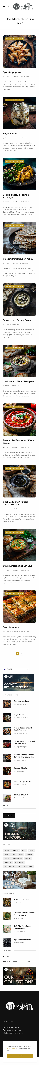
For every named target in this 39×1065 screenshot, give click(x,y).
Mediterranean (25, 76)
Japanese (29, 854)
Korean (7, 858)
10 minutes (15, 202)
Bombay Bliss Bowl (21, 768)
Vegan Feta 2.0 (10, 133)
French (31, 850)
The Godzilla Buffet (19, 798)
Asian (23, 850)
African (7, 850)
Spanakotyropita (11, 627)
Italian (21, 854)
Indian (13, 854)
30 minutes (6, 447)
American (16, 850)
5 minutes (6, 138)
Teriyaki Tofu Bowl (21, 795)
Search (5, 806)
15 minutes (6, 76)
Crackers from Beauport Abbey (18, 259)
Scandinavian (19, 862)
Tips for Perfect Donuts (23, 939)
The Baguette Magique (20, 733)
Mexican (27, 858)
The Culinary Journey (20, 760)
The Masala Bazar (19, 771)
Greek (6, 854)
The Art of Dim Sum (21, 899)
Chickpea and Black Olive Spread (19, 381)
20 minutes (6, 202)
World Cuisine (28, 866)
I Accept (20, 1055)
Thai (19, 866)
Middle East (15, 385)
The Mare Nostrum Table (14, 38)
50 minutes (15, 76)
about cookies (11, 1048)
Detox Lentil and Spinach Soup (18, 566)
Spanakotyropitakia (12, 72)
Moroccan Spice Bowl (22, 781)
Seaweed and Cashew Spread (17, 320)
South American (9, 866)
